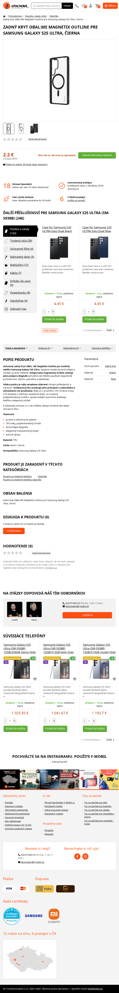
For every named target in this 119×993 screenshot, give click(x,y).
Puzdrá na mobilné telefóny (17, 476)
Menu (112, 5)
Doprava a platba (14, 806)
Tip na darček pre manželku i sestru (99, 815)
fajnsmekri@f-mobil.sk (77, 606)
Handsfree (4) (18, 301)
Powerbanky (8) (20, 292)
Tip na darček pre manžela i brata (98, 822)
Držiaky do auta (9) (20, 283)
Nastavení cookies (54, 813)
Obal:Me (53, 16)
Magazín (49, 834)
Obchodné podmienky (16, 810)
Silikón (112, 372)
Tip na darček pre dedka (97, 810)
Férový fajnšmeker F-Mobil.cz (60, 802)
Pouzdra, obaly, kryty (35, 16)
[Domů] (3, 16)
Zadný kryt (110, 366)
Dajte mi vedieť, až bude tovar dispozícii (27, 164)
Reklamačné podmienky (17, 813)
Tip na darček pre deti (95, 802)
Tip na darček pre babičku (97, 806)
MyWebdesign (95, 988)
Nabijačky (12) (19, 265)
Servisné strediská (14, 817)
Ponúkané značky (53, 806)
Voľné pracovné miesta (56, 810)
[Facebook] (77, 856)
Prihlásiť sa (51, 567)
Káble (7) (15, 273)
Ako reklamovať (13, 821)
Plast (113, 378)
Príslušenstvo (15, 16)
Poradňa (49, 830)
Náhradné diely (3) (22, 257)
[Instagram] (85, 856)
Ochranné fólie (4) (21, 249)
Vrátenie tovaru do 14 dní (18, 824)
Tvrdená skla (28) (21, 241)
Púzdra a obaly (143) (19, 231)
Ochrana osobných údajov (18, 828)
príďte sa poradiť (76, 200)
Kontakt (9, 802)
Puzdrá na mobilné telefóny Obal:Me (22, 479)
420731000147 (84, 603)
